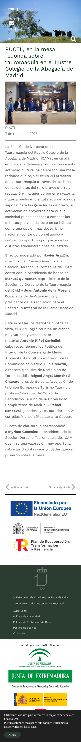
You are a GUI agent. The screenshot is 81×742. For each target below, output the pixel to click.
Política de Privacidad (26, 616)
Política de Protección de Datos (32, 622)
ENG (11, 19)
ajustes (32, 726)
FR (10, 29)
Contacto (19, 633)
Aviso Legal (20, 610)
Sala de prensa (29, 645)
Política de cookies (24, 627)
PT (10, 39)
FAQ (44, 645)
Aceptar (12, 734)
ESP (11, 9)
